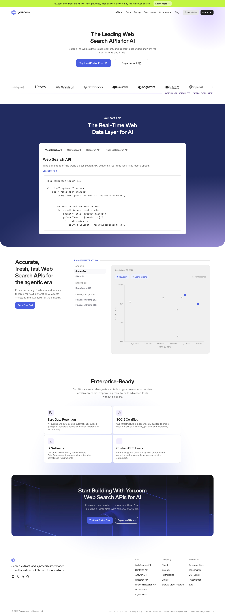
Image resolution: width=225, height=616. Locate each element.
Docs (128, 12)
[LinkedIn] (13, 576)
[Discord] (22, 576)
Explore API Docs (127, 520)
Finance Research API (145, 585)
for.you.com (122, 611)
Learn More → (162, 3)
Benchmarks (150, 12)
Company (164, 12)
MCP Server (141, 590)
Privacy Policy (136, 611)
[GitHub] (27, 576)
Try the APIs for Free (91, 63)
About (165, 565)
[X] (17, 576)
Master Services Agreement (175, 611)
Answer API (140, 575)
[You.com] (38, 560)
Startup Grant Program (173, 585)
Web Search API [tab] (53, 150)
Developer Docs (196, 565)
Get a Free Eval (25, 305)
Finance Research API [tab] (117, 150)
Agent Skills (141, 595)
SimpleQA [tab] (80, 271)
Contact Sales (191, 12)
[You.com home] (20, 12)
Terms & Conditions (153, 611)
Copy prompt (129, 63)
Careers (166, 570)
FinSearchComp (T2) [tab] (86, 299)
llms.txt (112, 611)
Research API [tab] (93, 150)
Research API (141, 580)
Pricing (137, 12)
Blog (177, 12)
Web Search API (143, 565)
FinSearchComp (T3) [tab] (86, 305)
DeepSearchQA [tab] (83, 288)
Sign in (205, 12)
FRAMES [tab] (79, 276)
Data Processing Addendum (202, 611)
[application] (160, 316)
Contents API (141, 570)
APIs (117, 12)
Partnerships (168, 575)
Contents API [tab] (74, 150)
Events (165, 580)
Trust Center (195, 580)
